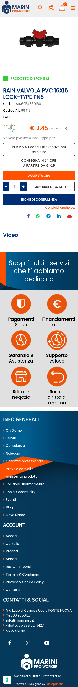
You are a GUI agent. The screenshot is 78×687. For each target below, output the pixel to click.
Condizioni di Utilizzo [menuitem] (27, 676)
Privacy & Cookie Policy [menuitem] (24, 582)
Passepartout (54, 684)
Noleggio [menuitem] (12, 453)
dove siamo (15, 630)
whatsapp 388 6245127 (25, 625)
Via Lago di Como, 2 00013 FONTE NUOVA (39, 610)
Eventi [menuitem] (10, 499)
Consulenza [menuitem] (15, 445)
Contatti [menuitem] (12, 589)
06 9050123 (22, 615)
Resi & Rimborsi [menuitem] (18, 566)
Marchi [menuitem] (11, 559)
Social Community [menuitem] (20, 491)
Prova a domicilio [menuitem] (19, 468)
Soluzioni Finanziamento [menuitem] (25, 484)
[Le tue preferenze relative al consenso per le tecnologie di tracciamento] (7, 680)
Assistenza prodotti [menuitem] (21, 476)
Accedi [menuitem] (11, 536)
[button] (39, 38)
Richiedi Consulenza (39, 199)
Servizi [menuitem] (10, 438)
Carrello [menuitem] (12, 543)
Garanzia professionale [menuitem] (24, 461)
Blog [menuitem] (9, 507)
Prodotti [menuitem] (12, 551)
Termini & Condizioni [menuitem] (22, 574)
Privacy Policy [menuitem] (52, 676)
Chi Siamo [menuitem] (13, 430)
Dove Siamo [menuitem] (15, 514)
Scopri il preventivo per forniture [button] (39, 149)
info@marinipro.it (20, 620)
